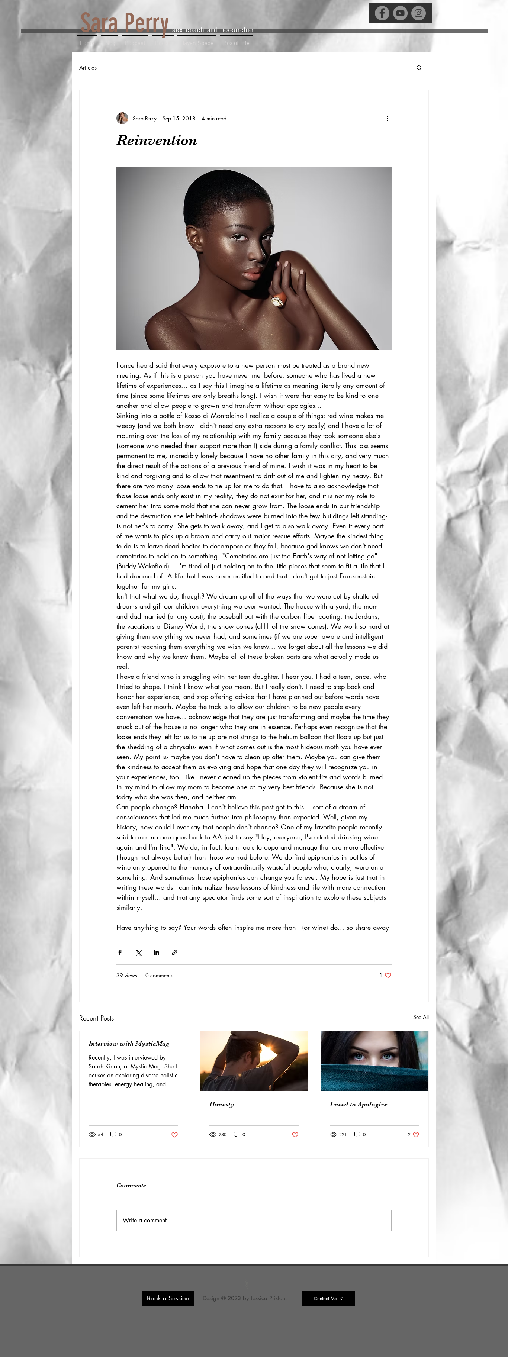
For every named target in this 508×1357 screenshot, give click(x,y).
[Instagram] (418, 13)
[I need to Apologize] (374, 1061)
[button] (419, 67)
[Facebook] (382, 13)
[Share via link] (174, 952)
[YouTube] (400, 13)
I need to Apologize (358, 1104)
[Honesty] (254, 1061)
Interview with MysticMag (129, 1043)
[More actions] (387, 118)
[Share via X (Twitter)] (138, 952)
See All (421, 1017)
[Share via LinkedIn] (156, 952)
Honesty (221, 1104)
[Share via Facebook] (119, 952)
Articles (88, 67)
